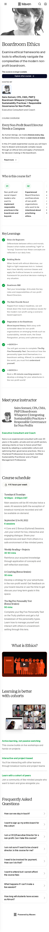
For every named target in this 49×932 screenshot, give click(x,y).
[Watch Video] (24, 664)
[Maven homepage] (24, 4)
